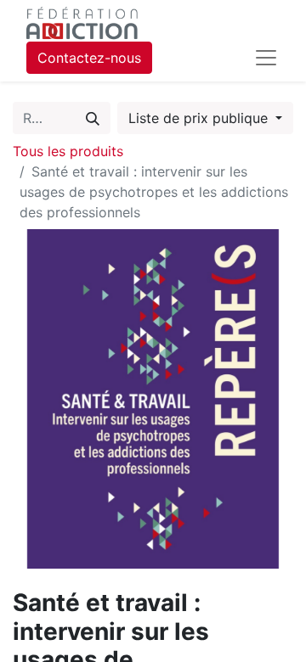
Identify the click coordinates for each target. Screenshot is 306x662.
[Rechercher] (92, 118)
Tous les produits (68, 151)
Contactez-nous (89, 57)
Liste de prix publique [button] (200, 117)
